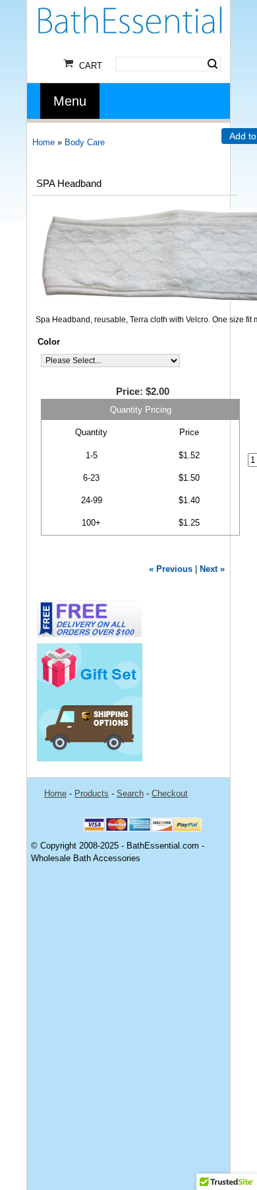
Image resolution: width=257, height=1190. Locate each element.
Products (91, 793)
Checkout (170, 793)
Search (212, 64)
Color (49, 342)
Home (43, 142)
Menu (69, 101)
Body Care (85, 142)
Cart (90, 66)
